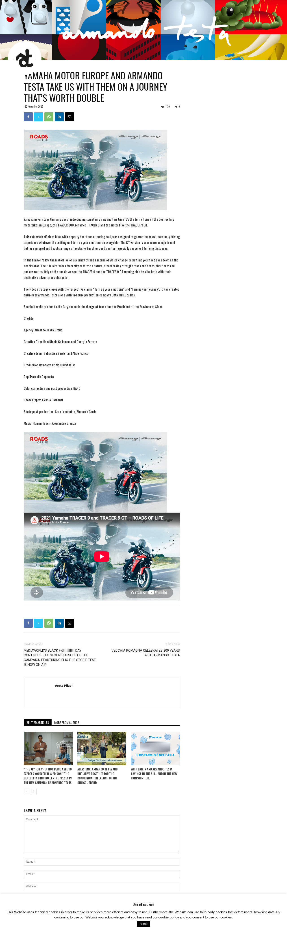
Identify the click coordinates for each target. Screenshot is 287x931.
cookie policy (168, 917)
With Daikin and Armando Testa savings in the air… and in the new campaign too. (154, 773)
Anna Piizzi (63, 685)
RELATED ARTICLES (37, 722)
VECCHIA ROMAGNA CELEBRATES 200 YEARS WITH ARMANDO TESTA (145, 652)
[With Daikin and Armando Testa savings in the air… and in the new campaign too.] (155, 748)
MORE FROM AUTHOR (66, 722)
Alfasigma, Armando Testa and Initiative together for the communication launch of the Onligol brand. (97, 776)
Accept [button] (143, 923)
